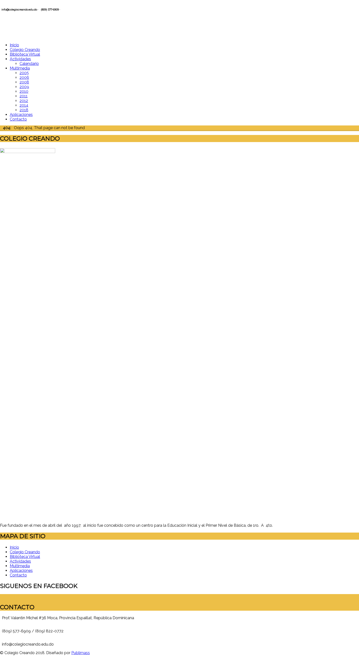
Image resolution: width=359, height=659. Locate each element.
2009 (24, 86)
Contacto (18, 119)
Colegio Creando (25, 49)
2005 (24, 73)
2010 (24, 91)
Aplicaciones (21, 114)
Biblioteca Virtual (25, 54)
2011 (24, 96)
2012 (24, 100)
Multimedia (20, 68)
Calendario (29, 63)
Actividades (20, 59)
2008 (24, 82)
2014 (24, 105)
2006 (24, 77)
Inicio (14, 45)
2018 (24, 110)
